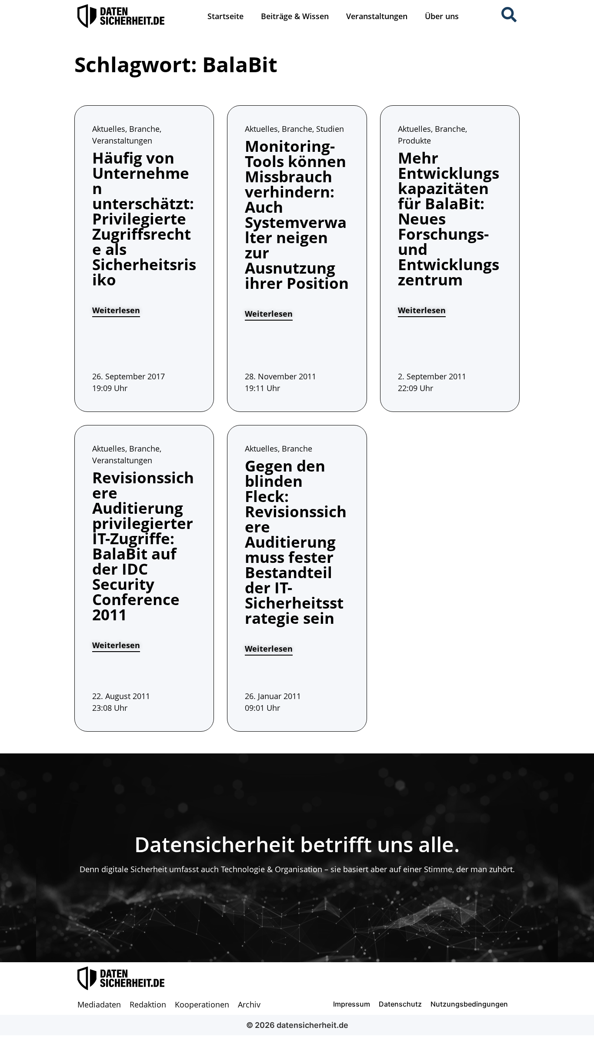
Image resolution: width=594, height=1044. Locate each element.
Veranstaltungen (376, 16)
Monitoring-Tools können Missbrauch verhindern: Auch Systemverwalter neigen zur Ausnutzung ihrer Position (297, 214)
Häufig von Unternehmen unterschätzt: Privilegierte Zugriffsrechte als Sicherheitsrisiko (144, 218)
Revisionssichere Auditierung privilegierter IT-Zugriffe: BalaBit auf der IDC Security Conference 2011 (143, 546)
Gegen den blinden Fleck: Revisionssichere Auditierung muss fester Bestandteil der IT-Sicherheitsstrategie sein (296, 541)
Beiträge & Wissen (295, 16)
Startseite (225, 16)
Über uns (442, 16)
